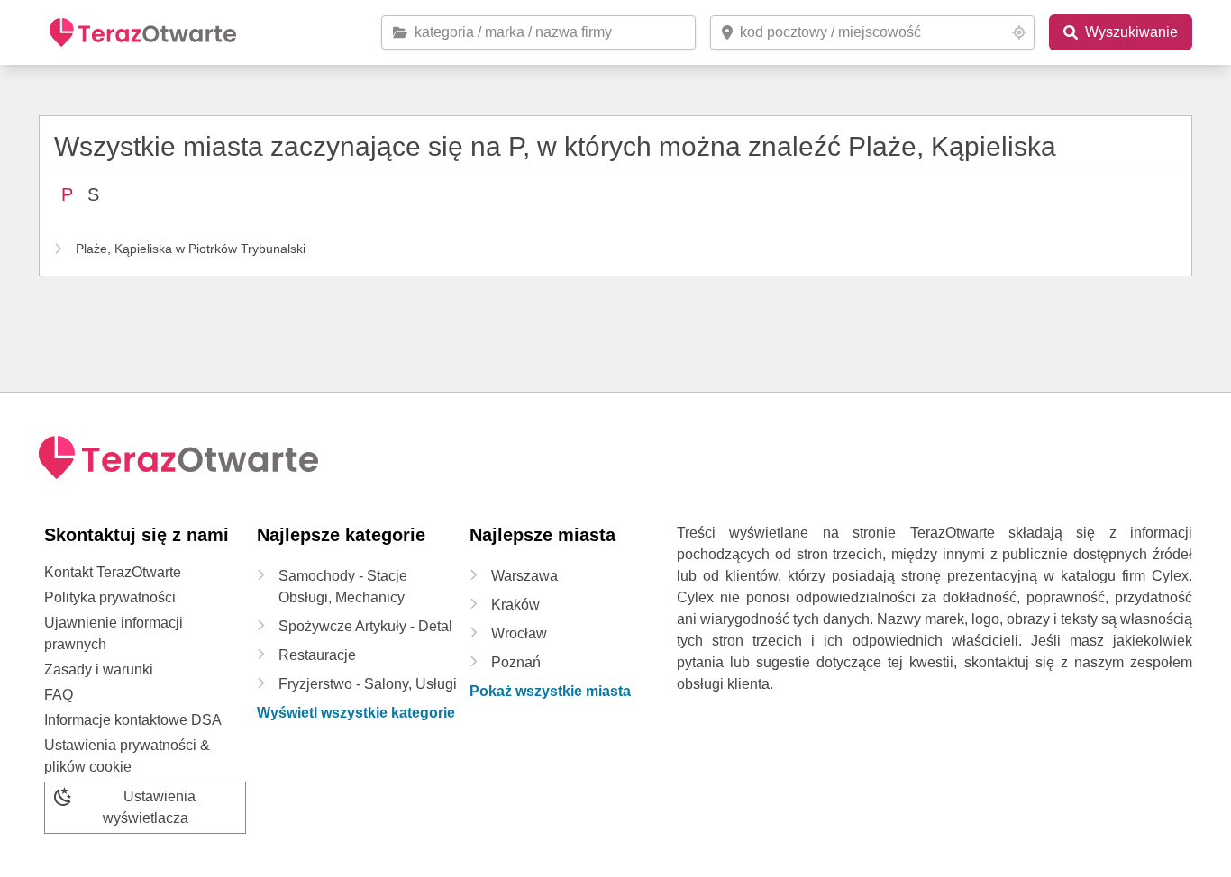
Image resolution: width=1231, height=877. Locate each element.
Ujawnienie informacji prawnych (113, 633)
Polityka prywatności (110, 597)
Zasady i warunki (98, 669)
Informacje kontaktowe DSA (133, 720)
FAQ (58, 694)
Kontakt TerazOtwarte (112, 572)
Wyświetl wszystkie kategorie (356, 712)
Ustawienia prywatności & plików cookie (127, 755)
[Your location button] (1019, 32)
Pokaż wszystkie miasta (550, 691)
